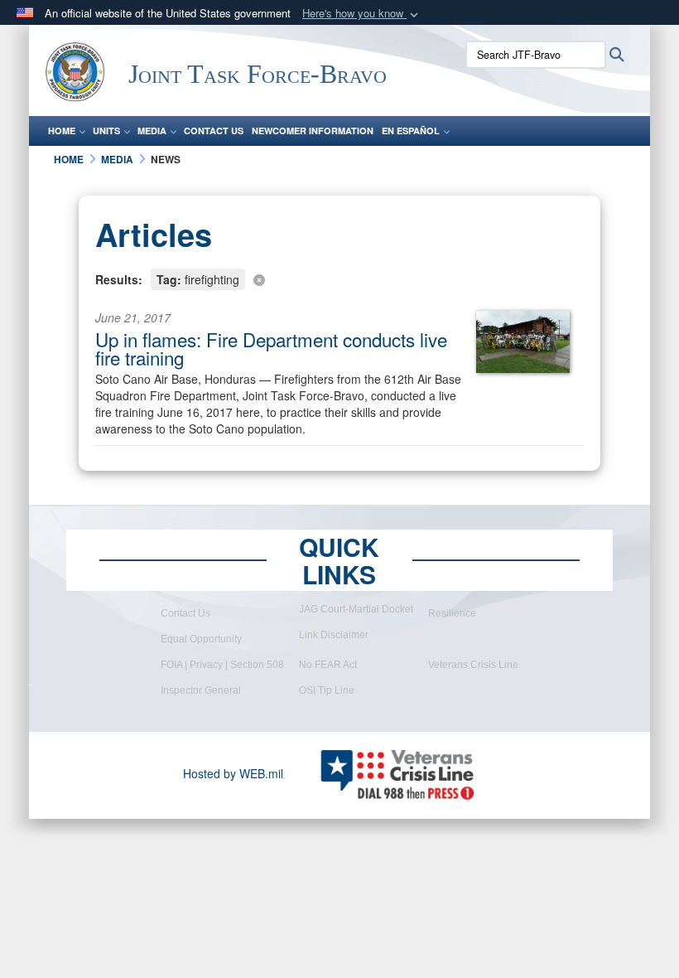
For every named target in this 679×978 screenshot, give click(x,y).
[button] (361, 13)
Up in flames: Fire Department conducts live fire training (271, 348)
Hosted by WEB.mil (233, 773)
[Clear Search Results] (339, 278)
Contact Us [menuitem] (213, 130)
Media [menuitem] (151, 130)
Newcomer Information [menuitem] (312, 130)
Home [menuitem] (61, 130)
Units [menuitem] (106, 130)
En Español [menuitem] (411, 130)
